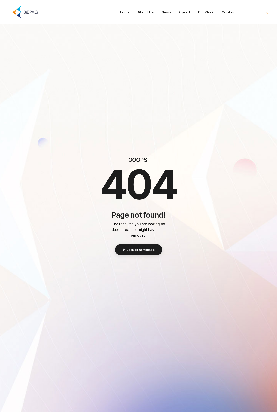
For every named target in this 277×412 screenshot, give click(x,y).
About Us (146, 12)
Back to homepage (141, 250)
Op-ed (184, 12)
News (166, 12)
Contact (229, 12)
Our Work (206, 12)
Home (125, 12)
